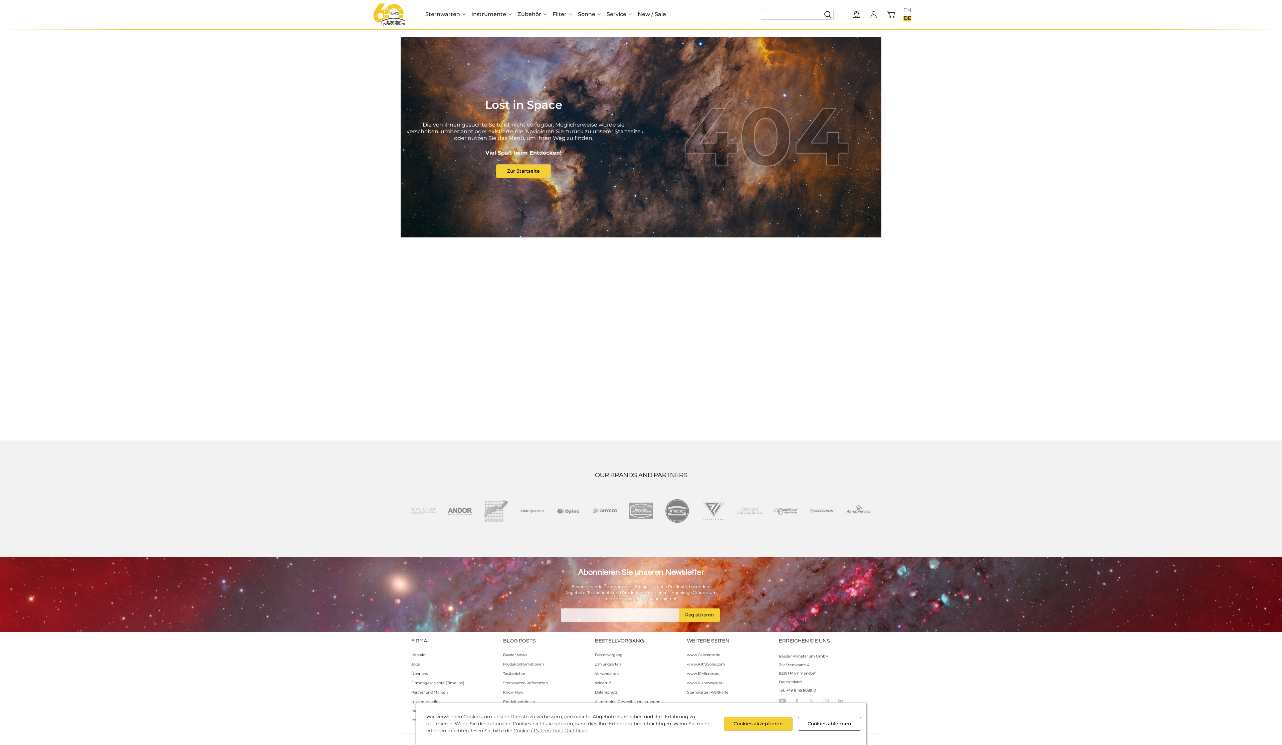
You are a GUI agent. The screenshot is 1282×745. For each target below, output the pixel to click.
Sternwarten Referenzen (525, 683)
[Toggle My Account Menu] (873, 14)
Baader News (515, 655)
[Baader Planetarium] (389, 14)
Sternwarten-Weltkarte (707, 692)
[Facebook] (796, 701)
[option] (907, 10)
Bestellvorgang (609, 655)
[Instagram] (826, 701)
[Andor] (460, 511)
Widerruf (603, 683)
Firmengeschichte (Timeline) (437, 683)
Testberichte (514, 673)
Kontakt (418, 655)
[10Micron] (423, 511)
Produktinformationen (523, 664)
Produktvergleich (519, 701)
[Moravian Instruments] (496, 511)
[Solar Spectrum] (532, 511)
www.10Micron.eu (703, 673)
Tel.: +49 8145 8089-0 (797, 690)
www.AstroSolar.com (706, 664)
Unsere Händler (425, 701)
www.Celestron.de (703, 655)
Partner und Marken (429, 692)
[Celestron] (822, 511)
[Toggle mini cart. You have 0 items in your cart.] (891, 15)
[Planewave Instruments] (786, 511)
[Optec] (568, 511)
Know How (513, 692)
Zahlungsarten (608, 664)
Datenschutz (606, 692)
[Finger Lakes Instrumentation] (713, 511)
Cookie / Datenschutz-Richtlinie (550, 731)
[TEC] (677, 511)
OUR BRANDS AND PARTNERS (641, 475)
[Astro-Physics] (858, 511)
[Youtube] (782, 701)
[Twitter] (811, 701)
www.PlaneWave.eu (705, 683)
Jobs (415, 664)
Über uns (419, 673)
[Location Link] (857, 15)
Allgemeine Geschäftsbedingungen (627, 701)
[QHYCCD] (605, 511)
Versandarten (607, 673)
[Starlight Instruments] (749, 511)
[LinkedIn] (840, 701)
